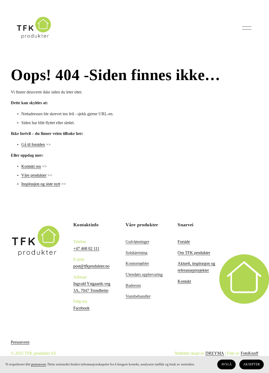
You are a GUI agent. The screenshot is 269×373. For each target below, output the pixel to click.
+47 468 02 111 (86, 248)
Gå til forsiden (33, 144)
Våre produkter (33, 175)
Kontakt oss (31, 166)
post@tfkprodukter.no (91, 266)
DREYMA (214, 353)
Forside (184, 241)
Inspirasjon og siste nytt (40, 184)
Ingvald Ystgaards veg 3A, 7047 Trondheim (91, 287)
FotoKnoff (249, 353)
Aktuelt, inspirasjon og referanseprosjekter (196, 266)
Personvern (20, 342)
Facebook (81, 308)
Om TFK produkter (194, 252)
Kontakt (184, 281)
